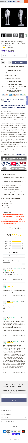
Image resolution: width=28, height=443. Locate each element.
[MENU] (0, 1)
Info (2, 99)
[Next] (25, 18)
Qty (2, 59)
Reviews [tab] (5, 260)
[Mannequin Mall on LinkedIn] (16, 426)
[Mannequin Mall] (14, 1)
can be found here (20, 154)
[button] (22, 279)
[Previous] (2, 18)
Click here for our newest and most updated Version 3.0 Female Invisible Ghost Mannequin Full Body (13, 107)
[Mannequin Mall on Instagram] (14, 426)
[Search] (22, 1)
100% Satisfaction (5, 101)
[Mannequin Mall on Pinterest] (11, 426)
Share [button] (5, 279)
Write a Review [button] (14, 252)
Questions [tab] (14, 260)
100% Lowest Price (19, 99)
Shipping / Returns (9, 99)
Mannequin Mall (15, 439)
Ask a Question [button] (15, 255)
